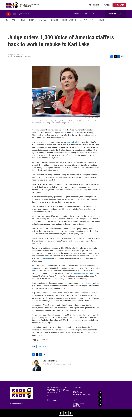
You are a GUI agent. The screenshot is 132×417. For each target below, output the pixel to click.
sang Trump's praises (43, 258)
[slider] (17, 14)
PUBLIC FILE (76, 406)
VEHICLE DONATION (79, 392)
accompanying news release (84, 273)
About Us (84, 20)
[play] (8, 14)
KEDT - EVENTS (52, 401)
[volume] (14, 14)
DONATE (120, 5)
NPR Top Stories (43, 346)
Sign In (96, 5)
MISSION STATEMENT (79, 403)
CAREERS (76, 405)
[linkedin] (100, 405)
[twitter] (100, 401)
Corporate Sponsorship (48, 20)
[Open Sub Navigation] (9, 20)
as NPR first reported (69, 155)
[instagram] (100, 397)
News (23, 20)
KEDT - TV (50, 399)
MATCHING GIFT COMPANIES (81, 394)
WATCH (107, 5)
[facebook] (100, 393)
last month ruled (72, 142)
